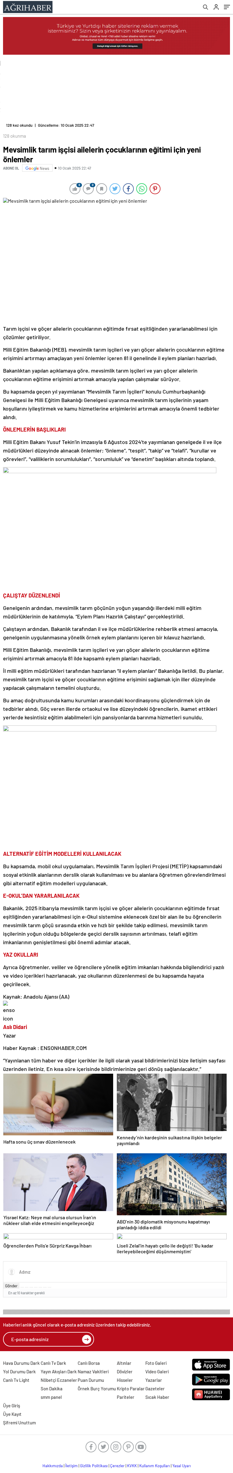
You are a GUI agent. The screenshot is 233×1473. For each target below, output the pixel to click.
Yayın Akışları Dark (59, 1371)
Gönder (11, 1285)
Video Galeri (157, 1371)
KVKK (132, 1465)
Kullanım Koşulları (154, 1465)
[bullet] (40, 1287)
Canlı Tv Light (16, 1380)
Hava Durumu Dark (21, 1363)
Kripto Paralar (131, 1388)
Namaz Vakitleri (93, 1371)
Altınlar (124, 1363)
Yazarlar (153, 1380)
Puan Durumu (91, 1380)
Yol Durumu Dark (19, 1371)
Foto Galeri (156, 1363)
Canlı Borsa (89, 1363)
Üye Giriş (11, 1405)
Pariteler (125, 1397)
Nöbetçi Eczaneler (59, 1380)
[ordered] (36, 1287)
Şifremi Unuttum (19, 1422)
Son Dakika (51, 1388)
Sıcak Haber (157, 1397)
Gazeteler (155, 1388)
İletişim (71, 1465)
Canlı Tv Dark (53, 1363)
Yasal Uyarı (181, 1465)
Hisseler (125, 1380)
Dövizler (125, 1371)
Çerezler (117, 1465)
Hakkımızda (52, 1465)
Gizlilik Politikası (94, 1465)
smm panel (51, 1397)
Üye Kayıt (12, 1414)
